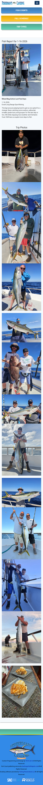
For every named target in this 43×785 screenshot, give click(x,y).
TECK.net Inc (30, 761)
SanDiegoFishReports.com (30, 766)
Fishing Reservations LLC (27, 772)
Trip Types (21, 26)
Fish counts (21, 10)
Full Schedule (21, 18)
